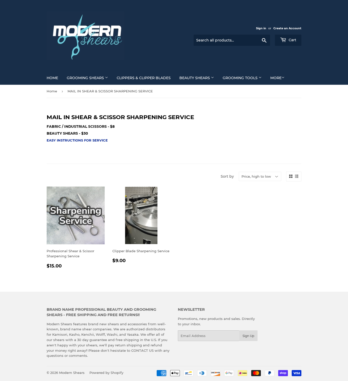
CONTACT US (143, 350)
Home (52, 78)
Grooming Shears (86, 78)
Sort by (227, 176)
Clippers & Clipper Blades (144, 78)
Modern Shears (72, 373)
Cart (292, 40)
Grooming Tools (241, 78)
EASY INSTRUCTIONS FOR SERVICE (77, 140)
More (276, 78)
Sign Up (248, 336)
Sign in (261, 28)
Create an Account (287, 28)
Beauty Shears (195, 78)
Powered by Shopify (106, 373)
